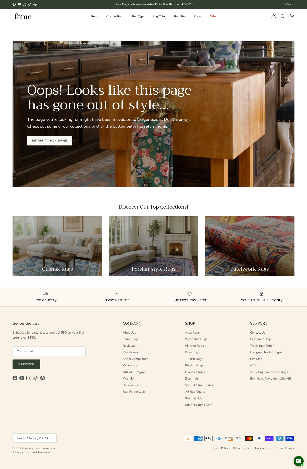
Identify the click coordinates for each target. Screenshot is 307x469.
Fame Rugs (28, 448)
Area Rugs (192, 332)
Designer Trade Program (267, 352)
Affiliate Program (135, 372)
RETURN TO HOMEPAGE (49, 141)
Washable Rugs (196, 339)
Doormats (192, 378)
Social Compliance (135, 359)
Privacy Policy (220, 448)
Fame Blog (130, 339)
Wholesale (130, 365)
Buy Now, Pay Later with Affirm (272, 378)
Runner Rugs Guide (198, 405)
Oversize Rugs (195, 372)
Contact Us (257, 332)
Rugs (94, 16)
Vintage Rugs (194, 346)
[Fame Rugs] (23, 16)
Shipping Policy (262, 448)
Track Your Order (262, 346)
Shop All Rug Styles (199, 385)
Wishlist (289, 4)
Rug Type (138, 16)
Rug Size (179, 16)
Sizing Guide (193, 398)
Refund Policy (241, 448)
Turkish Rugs (194, 359)
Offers (254, 365)
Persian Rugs (194, 365)
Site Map (256, 359)
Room (198, 16)
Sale (213, 16)
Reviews (129, 346)
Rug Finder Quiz (134, 392)
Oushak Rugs (115, 16)
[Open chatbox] (299, 461)
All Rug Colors (195, 392)
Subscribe (26, 364)
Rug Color (159, 16)
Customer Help (260, 339)
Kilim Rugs (192, 352)
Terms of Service (285, 448)
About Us (129, 332)
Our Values (130, 352)
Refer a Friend (132, 385)
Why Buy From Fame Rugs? (269, 372)
